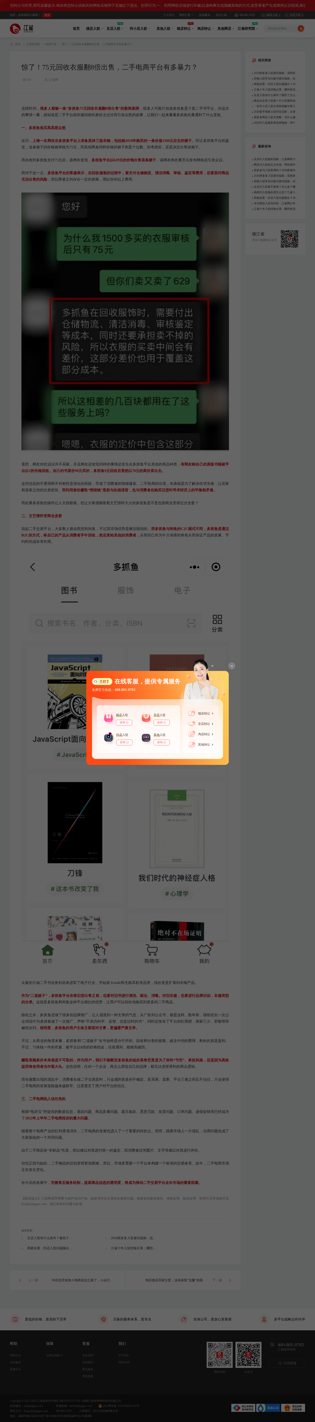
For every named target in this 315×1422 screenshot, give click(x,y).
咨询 (123, 722)
